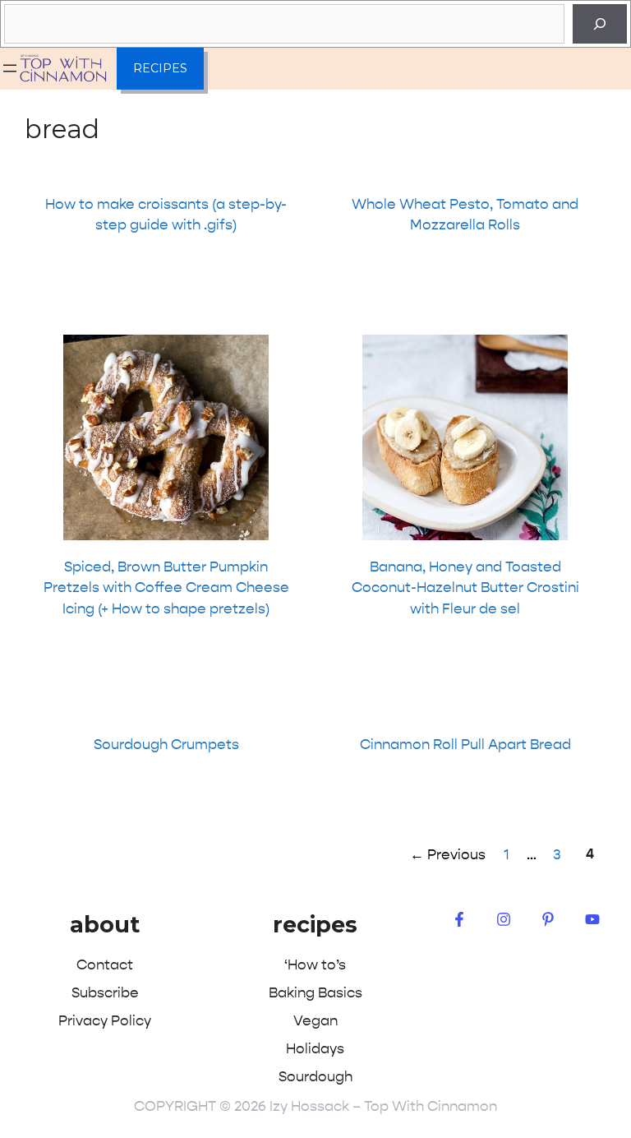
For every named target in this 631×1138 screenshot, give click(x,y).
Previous (448, 854)
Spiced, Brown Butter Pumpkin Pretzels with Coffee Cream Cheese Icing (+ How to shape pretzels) (166, 587)
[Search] (600, 24)
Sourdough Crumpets (166, 744)
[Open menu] (10, 68)
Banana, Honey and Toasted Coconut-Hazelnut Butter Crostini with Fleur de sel (465, 587)
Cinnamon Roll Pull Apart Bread (465, 744)
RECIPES (160, 68)
